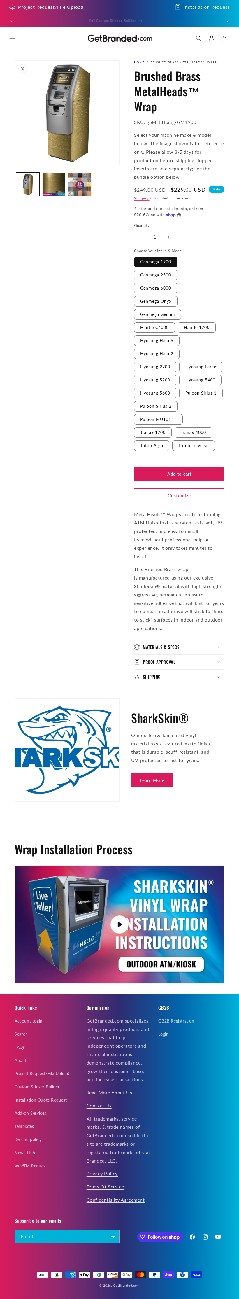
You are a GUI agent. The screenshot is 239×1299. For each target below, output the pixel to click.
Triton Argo (151, 445)
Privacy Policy (102, 1173)
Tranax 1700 (153, 432)
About (21, 1060)
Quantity (142, 225)
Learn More (152, 780)
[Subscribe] (112, 1236)
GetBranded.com (126, 1285)
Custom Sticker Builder (37, 1086)
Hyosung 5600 (155, 393)
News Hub (25, 1152)
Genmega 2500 (155, 274)
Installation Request (207, 7)
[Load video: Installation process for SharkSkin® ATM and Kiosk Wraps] (119, 924)
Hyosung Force (200, 366)
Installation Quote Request (41, 1099)
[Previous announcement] (11, 20)
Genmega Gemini (157, 314)
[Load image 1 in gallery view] (27, 184)
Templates (24, 1126)
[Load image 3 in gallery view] (80, 184)
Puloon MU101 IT (158, 419)
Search (21, 1034)
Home (139, 62)
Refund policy (28, 1139)
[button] (12, 38)
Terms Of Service (105, 1186)
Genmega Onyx (155, 301)
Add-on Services (30, 1113)
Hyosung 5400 (200, 379)
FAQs (20, 1047)
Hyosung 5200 (155, 379)
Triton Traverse (193, 445)
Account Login (29, 1020)
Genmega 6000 (155, 288)
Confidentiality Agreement (116, 1199)
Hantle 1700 (197, 327)
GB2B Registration (176, 1020)
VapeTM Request (31, 1165)
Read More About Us (109, 1092)
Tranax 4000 (193, 432)
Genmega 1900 (155, 261)
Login (163, 1034)
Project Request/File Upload (51, 7)
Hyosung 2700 (155, 366)
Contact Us (99, 1105)
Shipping (142, 198)
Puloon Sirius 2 (155, 406)
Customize (179, 495)
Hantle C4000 (154, 327)
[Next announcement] (227, 20)
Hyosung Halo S (156, 340)
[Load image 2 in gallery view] (54, 184)
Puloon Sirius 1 (201, 393)
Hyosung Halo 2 (156, 353)
